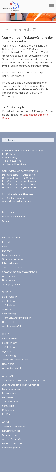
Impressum (8, 212)
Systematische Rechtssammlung (19, 271)
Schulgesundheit (11, 389)
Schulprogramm (11, 284)
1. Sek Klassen (9, 297)
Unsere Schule (11, 237)
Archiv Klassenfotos (12, 326)
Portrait (6, 242)
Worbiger (8, 292)
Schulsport (8, 405)
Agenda (6, 309)
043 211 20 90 (14, 161)
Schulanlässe (9, 435)
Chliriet (7, 334)
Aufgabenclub (10, 401)
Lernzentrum (9, 393)
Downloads (8, 280)
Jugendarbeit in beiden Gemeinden (21, 384)
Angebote (8, 376)
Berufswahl (8, 397)
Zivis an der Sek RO (12, 267)
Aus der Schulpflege (13, 439)
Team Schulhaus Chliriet (15, 359)
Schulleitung (9, 313)
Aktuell (7, 422)
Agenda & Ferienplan (13, 426)
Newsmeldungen (11, 431)
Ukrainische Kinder (12, 443)
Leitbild (6, 246)
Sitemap (6, 221)
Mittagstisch (8, 410)
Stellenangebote (11, 447)
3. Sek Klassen (9, 305)
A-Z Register (9, 276)
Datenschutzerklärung (14, 216)
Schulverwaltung (11, 255)
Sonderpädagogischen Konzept (25, 116)
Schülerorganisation (13, 259)
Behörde (7, 250)
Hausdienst (8, 322)
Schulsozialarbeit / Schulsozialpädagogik (25, 380)
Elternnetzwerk (10, 263)
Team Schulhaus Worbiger (16, 318)
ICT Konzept (9, 414)
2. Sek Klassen (9, 301)
